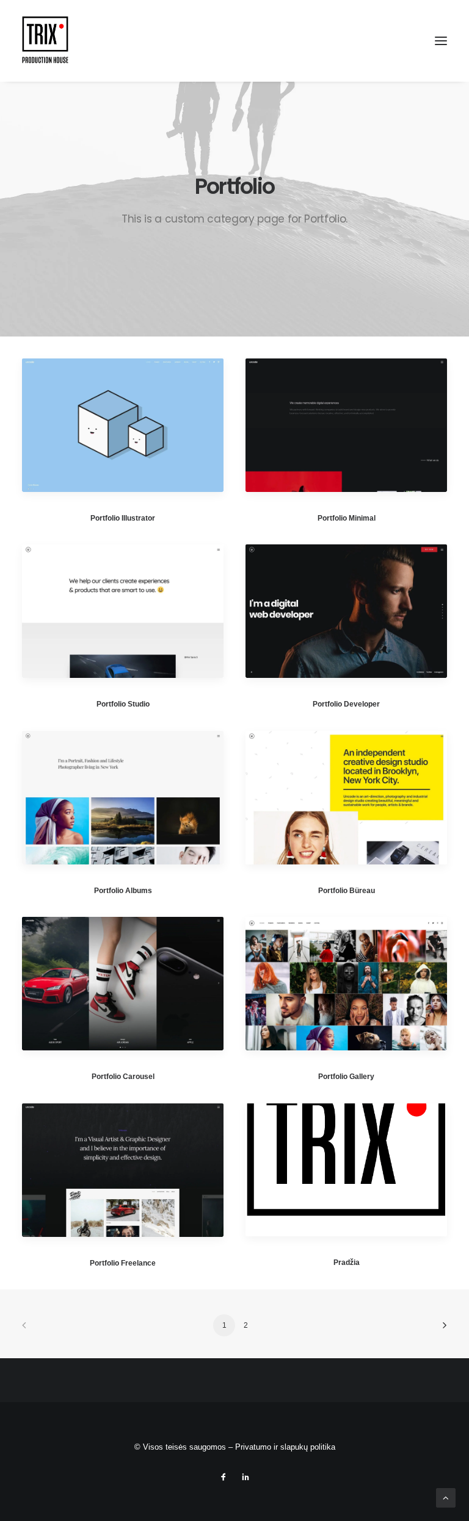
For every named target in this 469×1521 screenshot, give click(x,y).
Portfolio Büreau (346, 890)
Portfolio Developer (346, 704)
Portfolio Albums (123, 890)
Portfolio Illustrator (122, 518)
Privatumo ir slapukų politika (285, 1447)
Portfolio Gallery (346, 1076)
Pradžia (346, 1262)
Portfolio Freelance (123, 1263)
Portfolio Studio (123, 704)
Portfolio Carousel (123, 1076)
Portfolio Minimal (347, 518)
